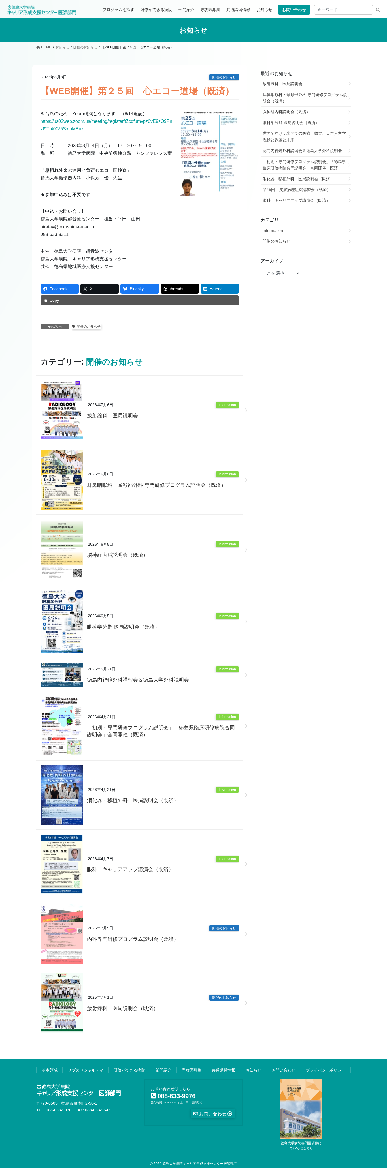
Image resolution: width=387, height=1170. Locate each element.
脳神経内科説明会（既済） (117, 555)
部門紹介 (163, 1070)
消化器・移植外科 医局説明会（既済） (133, 800)
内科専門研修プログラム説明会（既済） (133, 939)
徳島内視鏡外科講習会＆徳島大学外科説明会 (138, 680)
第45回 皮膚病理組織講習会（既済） (297, 189)
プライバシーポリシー (325, 1070)
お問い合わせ (294, 9)
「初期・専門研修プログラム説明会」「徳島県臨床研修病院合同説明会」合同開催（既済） (161, 731)
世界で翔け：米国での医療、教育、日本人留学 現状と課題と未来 (306, 136)
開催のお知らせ (224, 77)
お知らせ (253, 1070)
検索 (378, 10)
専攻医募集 (191, 1070)
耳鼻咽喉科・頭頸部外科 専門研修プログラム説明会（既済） (156, 485)
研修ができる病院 (129, 1070)
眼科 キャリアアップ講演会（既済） (130, 869)
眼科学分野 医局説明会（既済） (123, 627)
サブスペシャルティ (85, 1070)
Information (227, 405)
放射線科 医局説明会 (112, 416)
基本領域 (50, 1070)
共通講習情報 (223, 1070)
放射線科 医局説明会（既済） (122, 1008)
